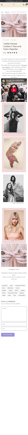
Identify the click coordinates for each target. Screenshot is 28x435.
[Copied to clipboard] (16, 53)
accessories (4, 285)
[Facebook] (8, 53)
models (3, 295)
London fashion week (12, 293)
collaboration (10, 288)
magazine (22, 293)
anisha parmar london (20, 285)
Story (15, 8)
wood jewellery (22, 295)
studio (9, 295)
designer (4, 290)
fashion (16, 290)
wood (14, 295)
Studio (11, 8)
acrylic (11, 285)
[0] (26, 4)
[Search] (23, 4)
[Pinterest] (12, 53)
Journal (20, 8)
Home (2, 8)
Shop (7, 8)
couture (17, 288)
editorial (10, 290)
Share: (4, 52)
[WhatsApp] (14, 53)
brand (3, 288)
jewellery (23, 290)
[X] (10, 53)
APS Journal (7, 12)
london (3, 293)
